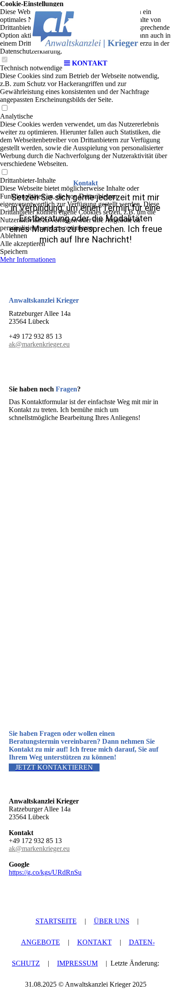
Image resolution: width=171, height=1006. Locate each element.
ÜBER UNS (111, 921)
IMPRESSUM (77, 963)
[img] (85, 29)
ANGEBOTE (40, 942)
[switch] (4, 108)
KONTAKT (94, 942)
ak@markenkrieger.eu (39, 344)
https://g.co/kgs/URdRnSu (45, 872)
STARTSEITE (56, 921)
